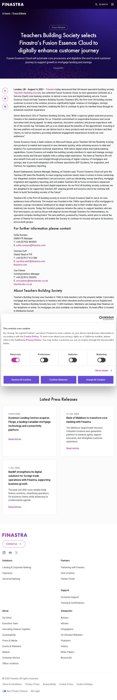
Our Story (7, 617)
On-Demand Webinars (72, 635)
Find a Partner (68, 573)
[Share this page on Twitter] (5, 98)
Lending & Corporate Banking (16, 567)
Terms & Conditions (12, 684)
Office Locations (10, 663)
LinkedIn (4, 552)
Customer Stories (11, 657)
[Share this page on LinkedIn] (5, 90)
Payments (7, 573)
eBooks (64, 623)
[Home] (13, 4)
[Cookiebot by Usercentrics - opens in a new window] (101, 318)
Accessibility (49, 684)
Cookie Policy (31, 336)
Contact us (11, 544)
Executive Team (10, 623)
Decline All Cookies (21, 379)
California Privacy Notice (28, 340)
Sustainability (9, 635)
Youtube (10, 552)
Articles (64, 617)
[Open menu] (112, 4)
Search (103, 4)
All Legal (35, 691)
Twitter (16, 552)
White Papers (67, 652)
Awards (6, 652)
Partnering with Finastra (72, 567)
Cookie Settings (85, 684)
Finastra (50, 89)
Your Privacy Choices (17, 691)
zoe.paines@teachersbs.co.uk (32, 280)
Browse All (66, 657)
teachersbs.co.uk (23, 284)
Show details (101, 370)
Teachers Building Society (27, 92)
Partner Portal (68, 579)
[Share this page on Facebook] (5, 106)
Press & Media (19, 13)
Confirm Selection (58, 379)
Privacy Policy (32, 684)
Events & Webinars (11, 646)
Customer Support (70, 597)
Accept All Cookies (95, 379)
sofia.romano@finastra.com (31, 245)
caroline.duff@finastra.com (30, 261)
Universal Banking (11, 579)
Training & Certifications (72, 603)
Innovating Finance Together (16, 629)
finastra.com (20, 264)
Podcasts (65, 640)
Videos (64, 646)
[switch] (44, 360)
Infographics (67, 629)
